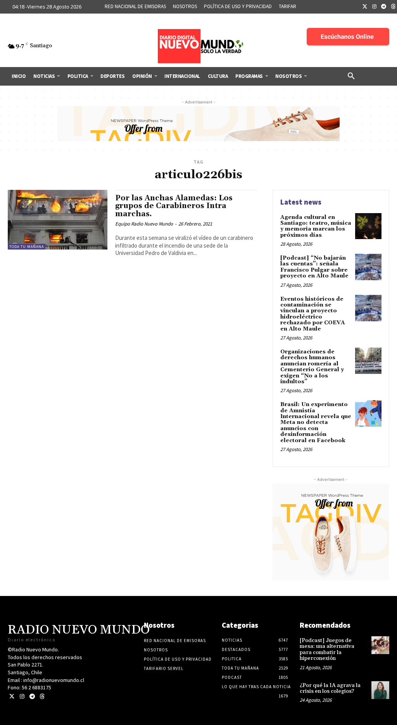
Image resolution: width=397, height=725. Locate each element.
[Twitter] (365, 7)
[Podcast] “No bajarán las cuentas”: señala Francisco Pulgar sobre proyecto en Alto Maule (314, 267)
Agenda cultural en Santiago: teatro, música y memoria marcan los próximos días (315, 226)
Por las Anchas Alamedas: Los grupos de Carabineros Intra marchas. (174, 206)
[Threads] (42, 696)
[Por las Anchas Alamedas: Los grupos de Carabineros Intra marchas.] (57, 220)
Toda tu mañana (26, 246)
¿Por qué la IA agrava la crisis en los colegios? (330, 688)
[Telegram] (384, 7)
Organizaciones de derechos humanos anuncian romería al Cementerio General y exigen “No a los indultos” (312, 366)
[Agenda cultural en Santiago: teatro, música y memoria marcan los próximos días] (368, 226)
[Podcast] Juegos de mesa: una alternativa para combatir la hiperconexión (327, 649)
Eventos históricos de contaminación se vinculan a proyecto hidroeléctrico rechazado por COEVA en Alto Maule (312, 314)
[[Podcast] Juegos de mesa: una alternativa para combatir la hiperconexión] (380, 645)
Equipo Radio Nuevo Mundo (144, 223)
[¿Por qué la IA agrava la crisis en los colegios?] (380, 690)
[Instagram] (374, 7)
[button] (351, 76)
